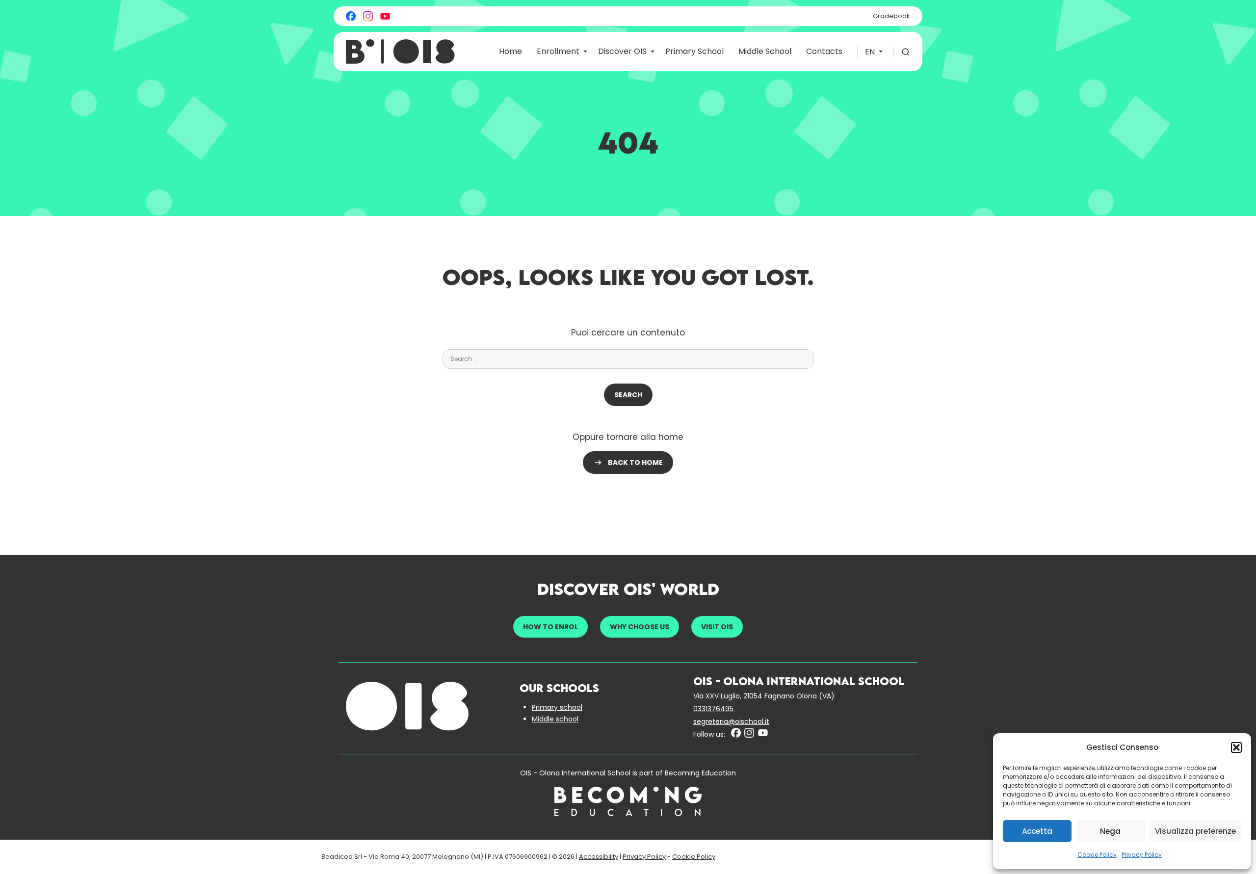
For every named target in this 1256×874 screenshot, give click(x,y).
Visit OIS (717, 627)
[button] (1236, 747)
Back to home (635, 462)
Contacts (824, 51)
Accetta (1037, 831)
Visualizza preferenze (1195, 831)
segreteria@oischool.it (731, 721)
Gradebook (891, 16)
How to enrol (550, 627)
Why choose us (639, 627)
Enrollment (558, 51)
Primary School (694, 51)
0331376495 (713, 709)
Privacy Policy (1142, 854)
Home (510, 51)
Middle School (764, 51)
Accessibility (598, 856)
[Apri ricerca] (901, 52)
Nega (1110, 831)
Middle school (555, 719)
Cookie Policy (1097, 854)
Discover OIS (622, 51)
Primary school (557, 707)
